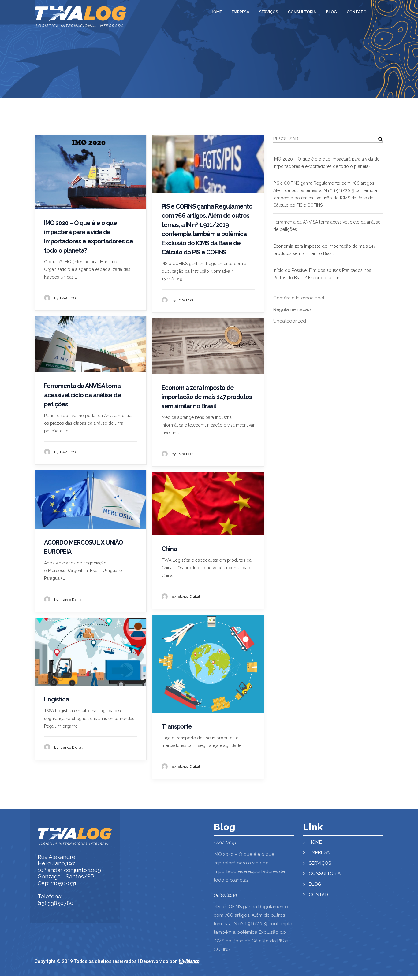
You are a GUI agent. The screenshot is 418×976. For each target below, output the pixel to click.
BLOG (331, 11)
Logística (56, 699)
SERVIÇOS (268, 11)
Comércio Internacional (298, 298)
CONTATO (357, 11)
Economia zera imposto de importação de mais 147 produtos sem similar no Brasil (207, 397)
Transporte (177, 726)
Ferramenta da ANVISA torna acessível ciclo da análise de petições (82, 395)
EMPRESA (240, 11)
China (169, 549)
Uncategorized (289, 321)
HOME (216, 11)
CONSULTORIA (302, 11)
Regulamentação (292, 309)
